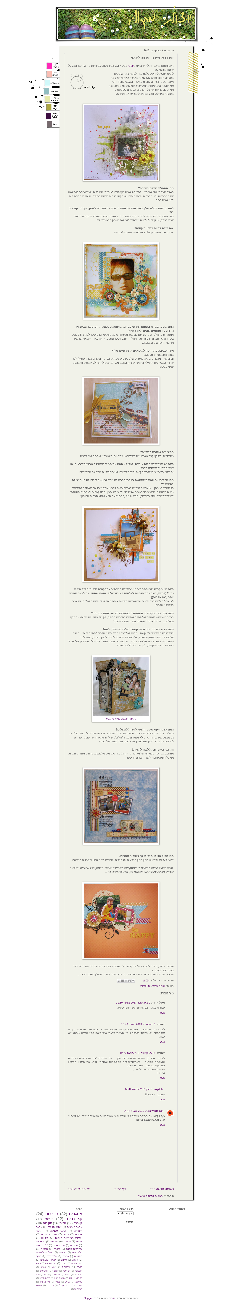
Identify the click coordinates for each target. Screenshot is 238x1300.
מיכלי (112, 1298)
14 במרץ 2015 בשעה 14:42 (144, 1089)
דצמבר (55, 1271)
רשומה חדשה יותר (162, 1189)
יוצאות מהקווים (48, 1260)
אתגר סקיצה (55, 1226)
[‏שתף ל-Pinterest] (119, 981)
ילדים (45, 1274)
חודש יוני (78, 1274)
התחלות (40, 1241)
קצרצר (78, 1223)
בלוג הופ (77, 1252)
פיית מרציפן (45, 1282)
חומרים (67, 1274)
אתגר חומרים (74, 1226)
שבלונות (66, 1267)
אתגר (49, 1219)
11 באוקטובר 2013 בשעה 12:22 (137, 1052)
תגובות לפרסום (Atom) (150, 1195)
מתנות (44, 1248)
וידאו (66, 1234)
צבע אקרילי (64, 1285)
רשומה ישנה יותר (79, 1189)
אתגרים (75, 1214)
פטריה (57, 1282)
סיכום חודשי (44, 1278)
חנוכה (75, 1260)
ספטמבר (78, 1282)
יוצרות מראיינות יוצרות (152, 985)
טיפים (64, 1260)
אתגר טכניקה (58, 1230)
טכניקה (74, 1245)
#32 (54, 1267)
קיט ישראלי (50, 1263)
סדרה (64, 1263)
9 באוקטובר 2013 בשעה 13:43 (138, 1024)
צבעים (65, 1256)
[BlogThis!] (129, 981)
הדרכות (51, 1214)
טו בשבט (56, 1274)
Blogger (88, 1298)
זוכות (63, 1223)
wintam (156, 1110)
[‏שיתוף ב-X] (126, 981)
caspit (157, 1089)
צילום (79, 1241)
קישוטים (50, 1285)
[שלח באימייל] (133, 981)
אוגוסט (43, 1267)
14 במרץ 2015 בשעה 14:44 (143, 1110)
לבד (70, 1278)
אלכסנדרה (51, 1256)
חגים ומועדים (49, 1234)
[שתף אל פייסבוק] (122, 981)
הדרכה (67, 1241)
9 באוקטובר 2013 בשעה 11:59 (133, 1002)
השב (162, 1012)
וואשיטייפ (44, 1271)
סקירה (57, 1248)
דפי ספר (66, 1271)
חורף (38, 1256)
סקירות (47, 1223)
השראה (54, 1241)
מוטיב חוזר (59, 1245)
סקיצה (44, 1237)
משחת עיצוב (59, 1278)
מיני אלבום (76, 1263)
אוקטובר (78, 1271)
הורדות (62, 1252)
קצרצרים (74, 1218)
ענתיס (67, 1282)
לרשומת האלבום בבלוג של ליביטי (121, 718)
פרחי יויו (78, 1285)
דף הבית (120, 1189)
